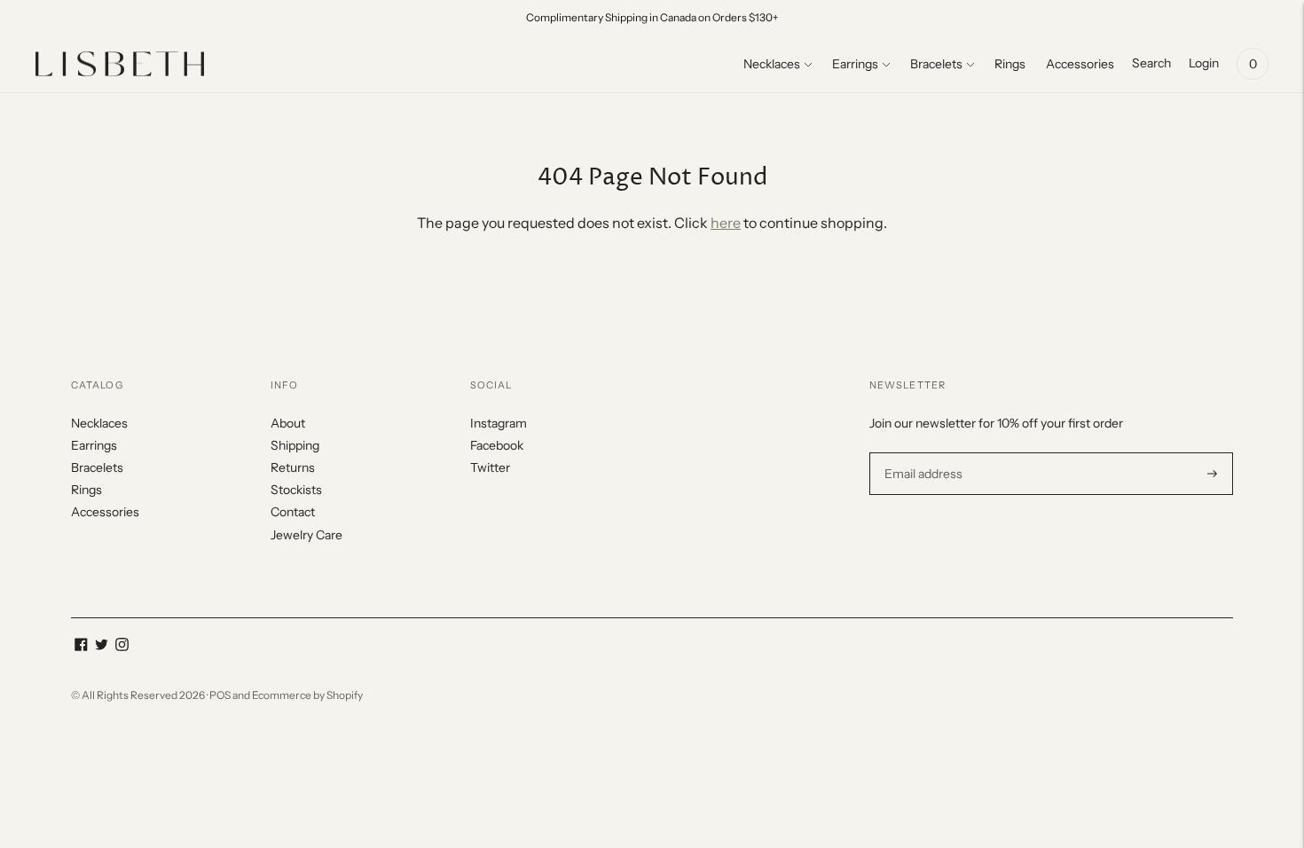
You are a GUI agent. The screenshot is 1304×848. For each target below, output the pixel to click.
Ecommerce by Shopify (307, 695)
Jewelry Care (306, 535)
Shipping (295, 445)
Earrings (855, 64)
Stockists (296, 490)
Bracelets (936, 64)
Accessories (1080, 64)
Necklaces (771, 64)
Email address (921, 452)
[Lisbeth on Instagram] (122, 647)
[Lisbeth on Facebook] (81, 647)
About (288, 423)
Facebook (496, 445)
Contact (293, 512)
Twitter (490, 467)
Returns (293, 467)
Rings (1009, 64)
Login (1204, 63)
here (726, 223)
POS (220, 695)
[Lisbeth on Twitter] (101, 647)
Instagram (498, 423)
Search (1151, 63)
